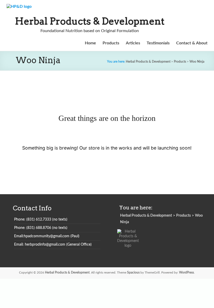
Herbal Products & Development (89, 21)
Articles (133, 43)
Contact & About (191, 43)
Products (111, 43)
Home (90, 43)
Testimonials (158, 43)
